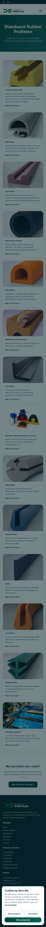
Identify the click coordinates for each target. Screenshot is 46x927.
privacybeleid (10, 905)
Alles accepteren (23, 920)
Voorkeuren (33, 914)
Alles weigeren (14, 914)
